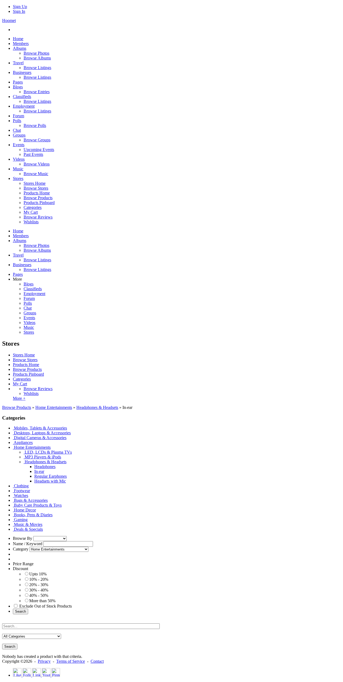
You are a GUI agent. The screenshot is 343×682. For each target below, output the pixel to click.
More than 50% (42, 600)
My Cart (20, 384)
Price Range (23, 564)
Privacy (44, 661)
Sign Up (20, 6)
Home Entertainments (53, 407)
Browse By (22, 538)
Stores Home (24, 355)
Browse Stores (25, 359)
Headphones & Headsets (97, 407)
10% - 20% (38, 579)
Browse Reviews (38, 388)
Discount (20, 568)
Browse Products (27, 369)
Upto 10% (38, 574)
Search (20, 611)
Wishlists (31, 393)
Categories (22, 379)
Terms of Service (70, 661)
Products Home (26, 364)
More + (19, 398)
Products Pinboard (28, 374)
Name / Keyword (27, 543)
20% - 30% (38, 584)
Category (20, 549)
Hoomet (9, 20)
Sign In (19, 11)
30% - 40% (38, 590)
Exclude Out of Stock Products (45, 606)
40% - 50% (38, 595)
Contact (97, 661)
